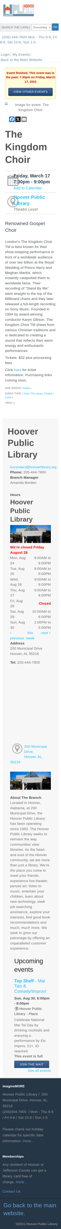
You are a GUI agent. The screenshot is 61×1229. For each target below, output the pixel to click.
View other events (30, 91)
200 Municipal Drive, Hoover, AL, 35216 (28, 754)
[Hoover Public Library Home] (17, 10)
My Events (21, 54)
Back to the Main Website (21, 60)
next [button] (45, 633)
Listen (8, 397)
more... (28, 1141)
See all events (39, 1071)
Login (5, 54)
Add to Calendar (28, 188)
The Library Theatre (41, 393)
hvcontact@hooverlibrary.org (33, 467)
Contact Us (12, 1191)
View (26, 393)
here (17, 370)
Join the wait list (32, 1067)
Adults (26, 388)
